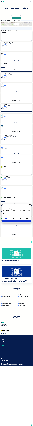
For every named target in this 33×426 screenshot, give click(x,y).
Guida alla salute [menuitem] (2, 339)
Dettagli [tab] (16, 206)
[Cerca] (28, 1)
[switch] (13, 218)
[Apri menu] (31, 1)
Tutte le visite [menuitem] (2, 342)
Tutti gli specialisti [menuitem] (3, 343)
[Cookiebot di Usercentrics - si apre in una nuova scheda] (28, 204)
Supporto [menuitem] (2, 340)
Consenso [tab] (7, 206)
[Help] (31, 425)
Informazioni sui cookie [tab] (26, 206)
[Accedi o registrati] (30, 1)
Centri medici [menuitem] (2, 341)
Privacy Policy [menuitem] (15, 364)
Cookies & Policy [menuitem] (23, 364)
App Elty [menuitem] (1, 338)
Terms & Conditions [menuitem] (19, 364)
